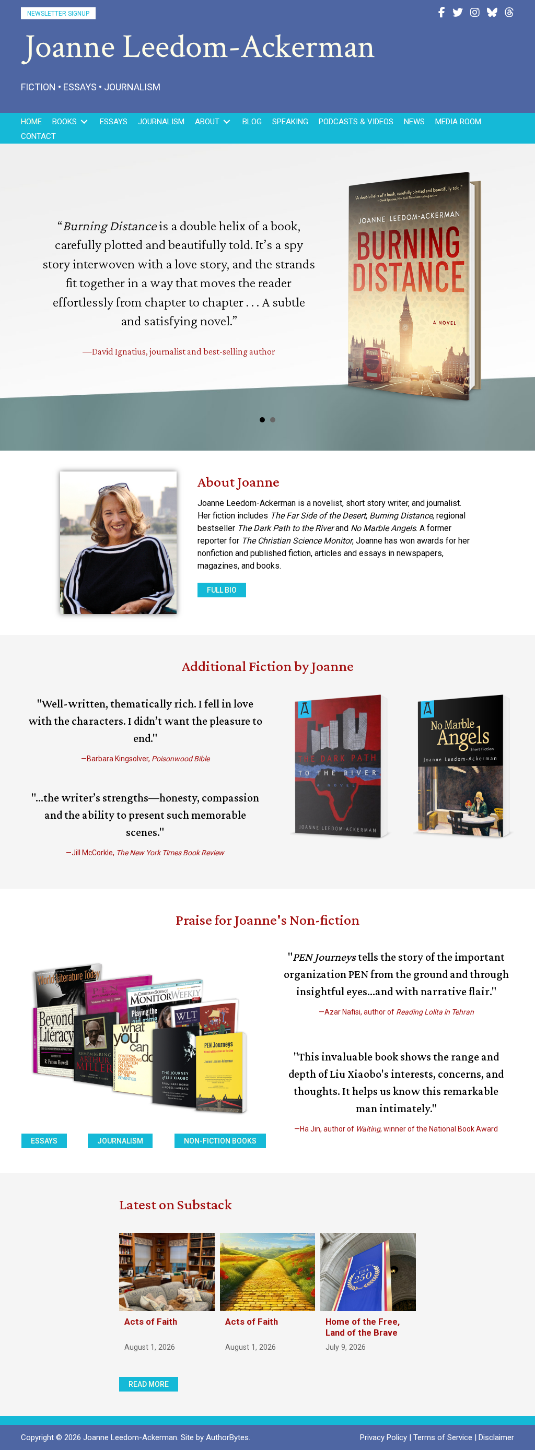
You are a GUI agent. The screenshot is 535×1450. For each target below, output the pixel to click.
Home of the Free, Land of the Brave (362, 1326)
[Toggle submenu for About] (226, 122)
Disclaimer (496, 1437)
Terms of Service (442, 1437)
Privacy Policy (383, 1437)
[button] (58, 13)
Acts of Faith (150, 1321)
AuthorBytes (227, 1437)
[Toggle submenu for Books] (84, 122)
